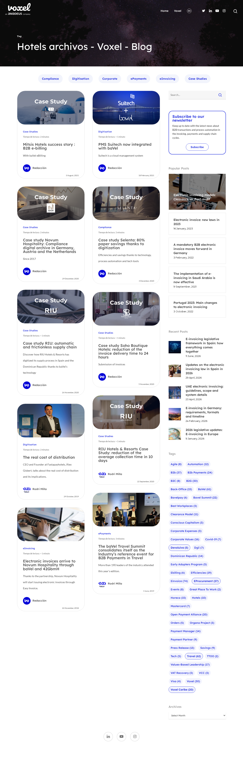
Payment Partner (184, 639)
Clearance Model (184, 514)
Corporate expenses (186, 531)
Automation (198, 464)
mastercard (180, 606)
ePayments (138, 78)
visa (176, 681)
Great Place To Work (205, 589)
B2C (175, 481)
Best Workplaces (184, 506)
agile (176, 464)
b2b (176, 472)
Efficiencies (201, 572)
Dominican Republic (187, 556)
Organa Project (202, 623)
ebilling (178, 572)
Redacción (39, 168)
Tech (176, 656)
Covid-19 (213, 539)
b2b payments (200, 472)
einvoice (179, 581)
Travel (194, 656)
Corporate (109, 78)
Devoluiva (179, 547)
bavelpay (179, 497)
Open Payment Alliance (189, 614)
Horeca (178, 597)
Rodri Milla (115, 474)
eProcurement (206, 581)
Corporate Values (185, 539)
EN (189, 11)
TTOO (212, 656)
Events (177, 589)
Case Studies (198, 78)
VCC (204, 673)
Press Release (182, 648)
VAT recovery (182, 673)
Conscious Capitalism (187, 522)
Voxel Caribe (182, 689)
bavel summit (205, 497)
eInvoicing (167, 78)
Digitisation (80, 78)
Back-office (181, 489)
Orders (177, 623)
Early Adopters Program (189, 564)
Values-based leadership (190, 664)
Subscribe (197, 147)
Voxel (177, 11)
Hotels (199, 597)
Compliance (50, 78)
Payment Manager (185, 631)
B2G (192, 481)
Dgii (199, 547)
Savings (207, 648)
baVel (204, 489)
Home (164, 11)
